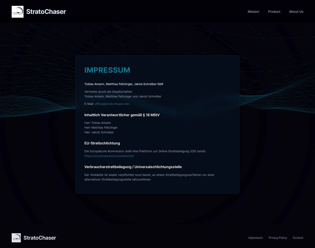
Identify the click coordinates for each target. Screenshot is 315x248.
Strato (46, 11)
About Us (296, 11)
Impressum (255, 237)
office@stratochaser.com (112, 104)
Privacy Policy (278, 237)
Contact (298, 237)
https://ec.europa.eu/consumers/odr (109, 156)
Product (274, 11)
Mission (253, 11)
